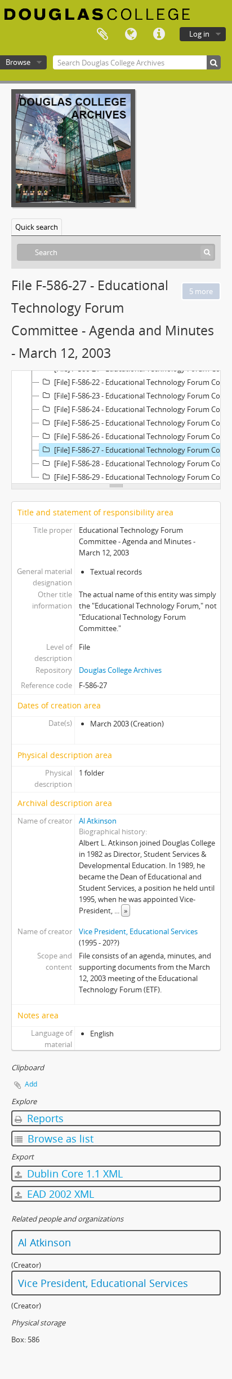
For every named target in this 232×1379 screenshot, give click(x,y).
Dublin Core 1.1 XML (73, 1173)
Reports (44, 1118)
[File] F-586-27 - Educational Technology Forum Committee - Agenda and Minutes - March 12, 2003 (142, 450)
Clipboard (102, 34)
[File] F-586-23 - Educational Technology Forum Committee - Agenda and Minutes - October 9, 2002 (142, 396)
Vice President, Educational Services (138, 931)
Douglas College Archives (120, 670)
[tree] (116, 427)
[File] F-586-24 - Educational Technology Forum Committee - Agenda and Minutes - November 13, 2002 (142, 409)
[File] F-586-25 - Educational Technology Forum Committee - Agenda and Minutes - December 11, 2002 (142, 423)
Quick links (159, 34)
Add (31, 1084)
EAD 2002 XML (59, 1194)
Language (131, 34)
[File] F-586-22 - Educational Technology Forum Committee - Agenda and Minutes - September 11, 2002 (142, 382)
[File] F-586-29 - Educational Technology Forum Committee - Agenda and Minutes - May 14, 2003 (142, 477)
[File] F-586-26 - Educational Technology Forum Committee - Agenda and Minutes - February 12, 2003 (142, 436)
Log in (199, 34)
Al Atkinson (98, 821)
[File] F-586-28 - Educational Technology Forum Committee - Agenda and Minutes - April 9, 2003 (142, 463)
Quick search (36, 227)
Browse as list (59, 1138)
